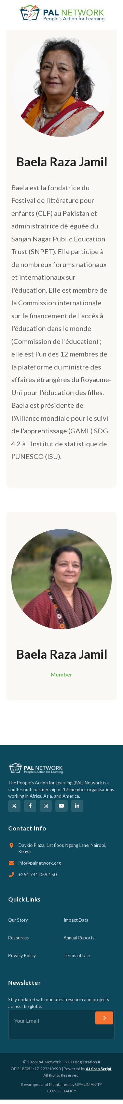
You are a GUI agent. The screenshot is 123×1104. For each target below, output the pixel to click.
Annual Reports (79, 937)
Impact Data (76, 920)
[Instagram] (46, 806)
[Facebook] (30, 806)
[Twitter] (14, 806)
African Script (99, 1068)
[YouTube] (61, 806)
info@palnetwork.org (39, 863)
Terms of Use (77, 955)
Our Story (18, 920)
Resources (18, 937)
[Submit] (104, 1017)
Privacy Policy (22, 955)
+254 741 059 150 (37, 874)
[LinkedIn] (77, 806)
